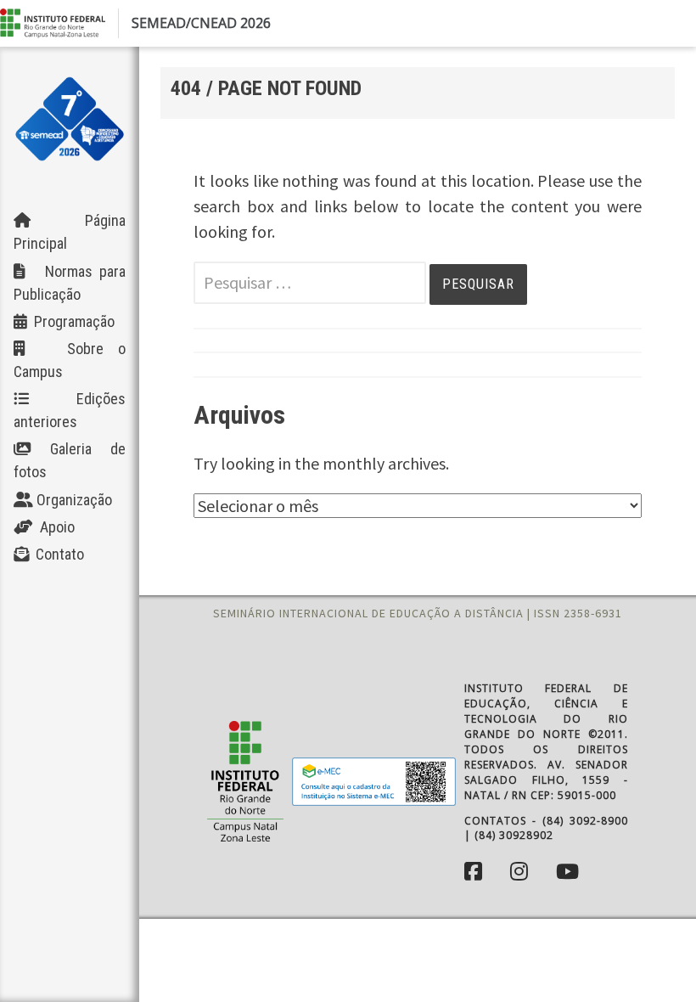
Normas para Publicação (69, 282)
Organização (72, 500)
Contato (56, 554)
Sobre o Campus (69, 360)
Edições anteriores (69, 410)
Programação (71, 321)
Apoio (54, 527)
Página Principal (69, 231)
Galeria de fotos (69, 460)
